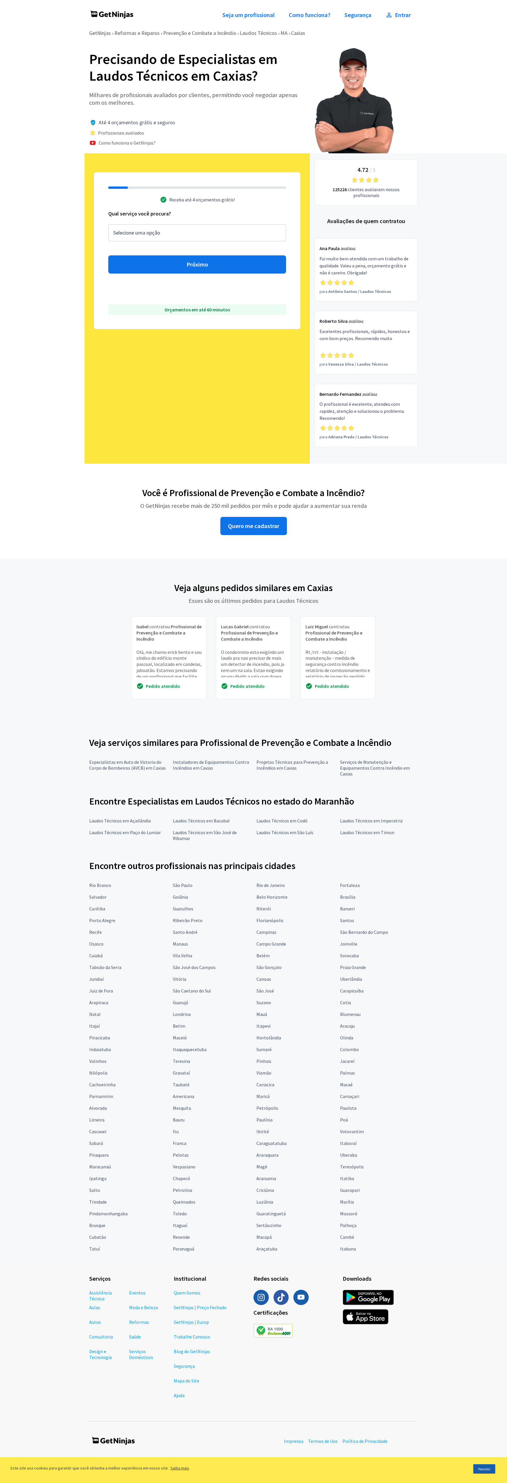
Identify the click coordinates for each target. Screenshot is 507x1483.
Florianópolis (269, 920)
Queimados (184, 1202)
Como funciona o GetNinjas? (127, 143)
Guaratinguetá (271, 1213)
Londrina (182, 1014)
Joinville (348, 944)
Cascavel (98, 1131)
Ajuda (179, 1395)
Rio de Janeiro (270, 885)
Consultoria (101, 1337)
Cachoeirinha (102, 1084)
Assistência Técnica (100, 1296)
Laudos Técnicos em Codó (281, 821)
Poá (344, 1120)
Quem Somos (187, 1293)
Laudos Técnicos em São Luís (284, 832)
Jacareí (347, 1061)
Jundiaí (96, 979)
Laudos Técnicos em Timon (367, 832)
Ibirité (262, 1131)
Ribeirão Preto (187, 920)
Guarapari (350, 1190)
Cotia (345, 1002)
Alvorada (98, 1108)
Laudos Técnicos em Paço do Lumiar (125, 832)
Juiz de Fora (101, 991)
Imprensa (293, 1441)
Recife (95, 932)
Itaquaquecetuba (190, 1049)
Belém (263, 955)
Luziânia (264, 1202)
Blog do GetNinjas (192, 1351)
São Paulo (182, 885)
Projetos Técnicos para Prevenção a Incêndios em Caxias (292, 765)
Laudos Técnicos (258, 33)
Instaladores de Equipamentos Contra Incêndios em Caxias (211, 765)
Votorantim (352, 1131)
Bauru (179, 1120)
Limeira (96, 1120)
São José (265, 991)
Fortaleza (350, 885)
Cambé (347, 1237)
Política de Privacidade (365, 1441)
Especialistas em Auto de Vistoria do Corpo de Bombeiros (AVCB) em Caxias (127, 765)
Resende (181, 1237)
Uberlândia (351, 979)
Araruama (266, 1178)
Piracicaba (99, 1038)
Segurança (357, 15)
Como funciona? (309, 15)
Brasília (347, 897)
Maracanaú (100, 1167)
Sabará (96, 1143)
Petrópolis (267, 1108)
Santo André (185, 932)
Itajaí (94, 1026)
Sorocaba (349, 955)
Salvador (98, 897)
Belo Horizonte (272, 897)
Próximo (197, 264)
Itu (176, 1131)
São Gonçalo (269, 967)
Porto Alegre (102, 920)
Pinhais (263, 1061)
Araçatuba (266, 1249)
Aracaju (347, 1026)
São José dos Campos (194, 967)
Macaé (346, 1084)
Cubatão (97, 1237)
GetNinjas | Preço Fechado (200, 1307)
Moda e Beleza (143, 1307)
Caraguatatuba (271, 1143)
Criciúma (265, 1190)
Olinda (346, 1038)
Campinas (266, 932)
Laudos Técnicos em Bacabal (201, 821)
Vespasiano (184, 1167)
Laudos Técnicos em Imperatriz (371, 821)
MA (284, 33)
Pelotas (181, 1155)
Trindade (98, 1202)
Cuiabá (96, 955)
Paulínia (264, 1120)
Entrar (403, 15)
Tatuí (94, 1249)
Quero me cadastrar (253, 526)
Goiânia (180, 897)
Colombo (349, 1049)
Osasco (96, 944)
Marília (347, 1202)
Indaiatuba (100, 1049)
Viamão (263, 1073)
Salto (94, 1190)
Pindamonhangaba (108, 1213)
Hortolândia (268, 1038)
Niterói (263, 909)
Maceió (180, 1038)
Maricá (263, 1096)
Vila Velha (182, 955)
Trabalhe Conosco (192, 1337)
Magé (261, 1167)
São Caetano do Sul (192, 991)
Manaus (180, 944)
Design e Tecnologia (100, 1354)
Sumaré (264, 1049)
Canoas (263, 979)
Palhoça (348, 1225)
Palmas (347, 1073)
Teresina (181, 1061)
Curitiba (97, 909)
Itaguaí (180, 1225)
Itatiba (347, 1178)
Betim (179, 1026)
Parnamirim (101, 1096)
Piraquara (99, 1155)
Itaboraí (348, 1143)
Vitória (179, 979)
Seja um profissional (248, 15)
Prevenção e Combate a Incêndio (199, 33)
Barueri (347, 909)
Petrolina (182, 1190)
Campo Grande (271, 944)
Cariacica (265, 1084)
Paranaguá (183, 1249)
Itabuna (348, 1249)
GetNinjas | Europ (191, 1322)
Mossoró (348, 1213)
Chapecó (181, 1178)
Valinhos (98, 1061)
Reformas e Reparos (137, 33)
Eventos (137, 1293)
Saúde (135, 1337)
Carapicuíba (352, 991)
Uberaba (348, 1155)
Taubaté (181, 1084)
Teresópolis (352, 1167)
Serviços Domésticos (141, 1354)
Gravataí (181, 1073)
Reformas (139, 1322)
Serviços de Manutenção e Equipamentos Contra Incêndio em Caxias (375, 768)
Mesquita (182, 1108)
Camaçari (349, 1096)
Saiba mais (179, 1468)
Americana (183, 1096)
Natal (95, 1014)
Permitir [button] (484, 1469)
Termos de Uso (323, 1441)
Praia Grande (353, 967)
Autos (95, 1322)
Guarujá (180, 1002)
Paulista (348, 1108)
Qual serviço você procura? (139, 213)
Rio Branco (100, 885)
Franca (179, 1143)
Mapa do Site (186, 1381)
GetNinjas (100, 33)
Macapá (264, 1237)
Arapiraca (98, 1002)
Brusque (97, 1225)
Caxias (298, 33)
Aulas (94, 1307)
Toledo (180, 1213)
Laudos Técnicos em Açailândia (120, 821)
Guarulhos (183, 909)
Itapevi (263, 1026)
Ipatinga (98, 1178)
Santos (347, 920)
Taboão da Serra (105, 967)
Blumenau (350, 1014)
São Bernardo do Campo (364, 932)
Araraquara (267, 1155)
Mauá (261, 1014)
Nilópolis (98, 1073)
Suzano (263, 1002)
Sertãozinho (268, 1225)
